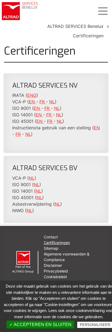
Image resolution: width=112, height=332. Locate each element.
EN (32, 101)
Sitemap (51, 248)
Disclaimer (53, 265)
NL (52, 101)
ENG (31, 95)
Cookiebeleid (55, 276)
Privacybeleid (56, 271)
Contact (51, 237)
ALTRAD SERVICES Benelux (75, 26)
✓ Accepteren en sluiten (40, 324)
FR (42, 101)
